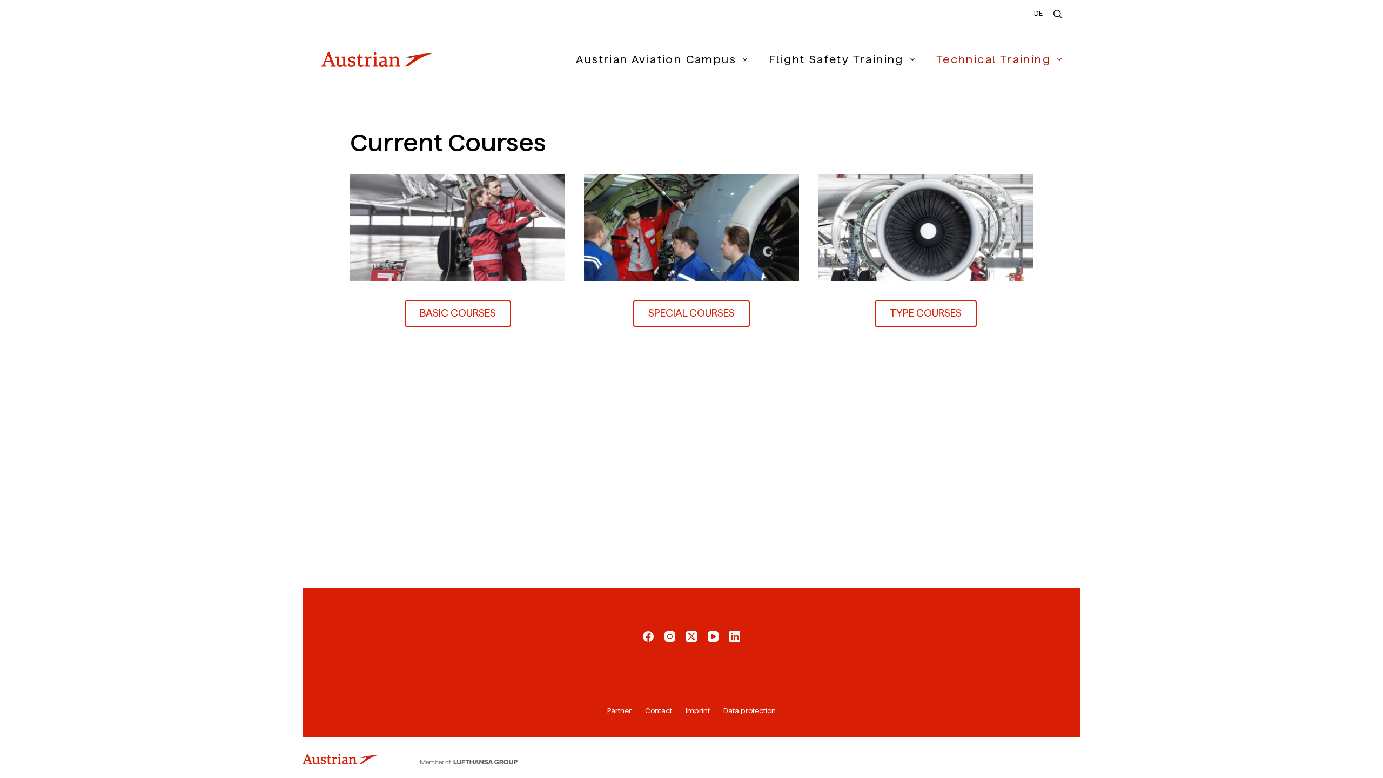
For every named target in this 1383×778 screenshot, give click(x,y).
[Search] (1057, 14)
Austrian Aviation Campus (656, 59)
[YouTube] (713, 636)
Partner (619, 711)
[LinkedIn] (734, 636)
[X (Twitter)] (691, 636)
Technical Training (993, 59)
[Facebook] (648, 636)
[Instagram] (669, 636)
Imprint (698, 711)
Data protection (749, 711)
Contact (658, 711)
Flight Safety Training (836, 59)
